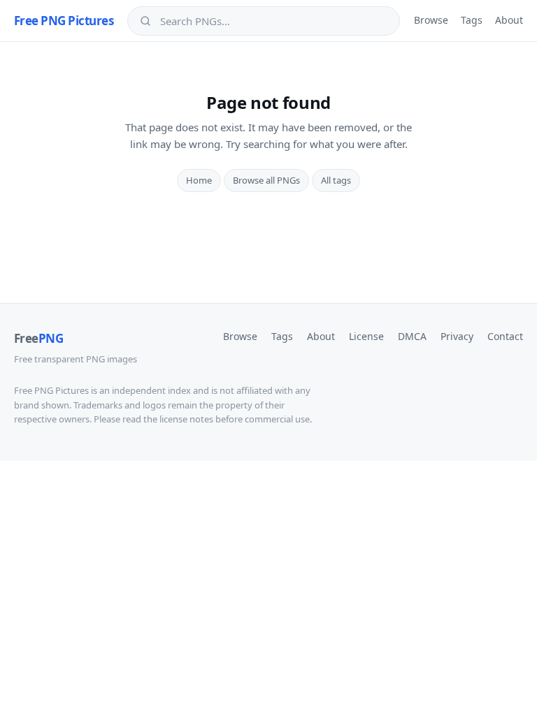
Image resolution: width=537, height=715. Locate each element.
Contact (505, 336)
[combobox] (273, 21)
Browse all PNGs (266, 180)
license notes (186, 419)
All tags (336, 180)
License (366, 336)
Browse (431, 20)
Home (199, 180)
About (509, 20)
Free (38, 338)
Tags (471, 20)
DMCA (412, 336)
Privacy (457, 336)
